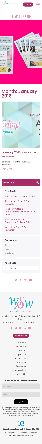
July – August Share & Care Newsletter (17, 202)
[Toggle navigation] (38, 4)
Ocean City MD (32, 429)
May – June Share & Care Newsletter (16, 228)
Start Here (21, 342)
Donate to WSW (21, 336)
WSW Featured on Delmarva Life (20, 196)
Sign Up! (21, 401)
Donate (28, 4)
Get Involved (21, 346)
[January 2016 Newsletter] (21, 125)
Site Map (21, 374)
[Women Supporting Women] (8, 3)
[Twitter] (16, 16)
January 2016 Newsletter (19, 152)
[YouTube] (29, 16)
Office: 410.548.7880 (11, 322)
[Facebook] (12, 16)
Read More (7, 169)
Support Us (21, 354)
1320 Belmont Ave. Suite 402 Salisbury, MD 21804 (21, 317)
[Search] (37, 182)
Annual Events (21, 358)
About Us (21, 350)
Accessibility (21, 370)
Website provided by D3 (14, 429)
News (7, 249)
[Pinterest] (24, 16)
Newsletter (21, 362)
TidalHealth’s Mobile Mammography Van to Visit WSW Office (20, 212)
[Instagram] (20, 16)
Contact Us (21, 366)
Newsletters (10, 253)
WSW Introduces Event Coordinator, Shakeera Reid (17, 221)
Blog (6, 245)
